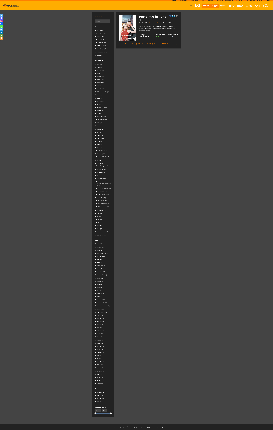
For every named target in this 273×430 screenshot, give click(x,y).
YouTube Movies (102, 235)
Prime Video (101, 179)
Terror (100, 377)
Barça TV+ (100, 89)
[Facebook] (1, 23)
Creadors (259, 0)
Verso (99, 226)
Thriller (100, 380)
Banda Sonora (239, 0)
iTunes (100, 135)
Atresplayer (100, 82)
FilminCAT (101, 117)
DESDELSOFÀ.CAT (119, 426)
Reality (99, 358)
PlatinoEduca (101, 172)
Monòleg (100, 340)
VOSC (100, 30)
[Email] (1, 35)
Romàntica (158, 23)
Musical (100, 346)
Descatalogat (102, 107)
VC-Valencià (102, 39)
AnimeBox (100, 76)
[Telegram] (1, 29)
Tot (191, 5)
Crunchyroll (100, 101)
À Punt (99, 67)
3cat (99, 64)
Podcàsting (101, 352)
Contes (100, 278)
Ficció (99, 327)
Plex (98, 175)
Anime (100, 250)
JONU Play (100, 138)
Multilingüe (101, 46)
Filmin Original (102, 119)
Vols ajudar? (267, 0)
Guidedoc (100, 129)
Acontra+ (100, 70)
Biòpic (100, 262)
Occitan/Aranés (102, 52)
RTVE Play (100, 213)
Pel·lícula (101, 392)
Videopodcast (194, 0)
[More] (1, 38)
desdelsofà (100, 293)
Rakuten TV (101, 198)
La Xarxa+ (101, 144)
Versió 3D (100, 55)
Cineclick (100, 95)
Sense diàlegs (101, 49)
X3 (100, 222)
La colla (100, 141)
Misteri (100, 337)
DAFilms (100, 104)
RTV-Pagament (103, 203)
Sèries (100, 365)
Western (100, 383)
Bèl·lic (99, 259)
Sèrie (100, 395)
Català (100, 36)
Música (100, 343)
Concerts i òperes (103, 275)
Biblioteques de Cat (103, 92)
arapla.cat (132, 427)
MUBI (99, 160)
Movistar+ (101, 154)
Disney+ (100, 110)
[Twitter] (1, 15)
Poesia (99, 355)
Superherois (101, 368)
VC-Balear (102, 42)
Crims (100, 281)
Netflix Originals (104, 166)
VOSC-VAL (101, 33)
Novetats (210, 0)
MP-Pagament (103, 156)
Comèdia (151, 23)
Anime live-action (102, 253)
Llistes (246, 0)
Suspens (100, 371)
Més (203, 0)
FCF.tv (99, 113)
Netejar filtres (98, 16)
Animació (100, 247)
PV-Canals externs (104, 188)
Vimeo (99, 229)
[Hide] (0, 40)
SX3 (99, 216)
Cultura (100, 287)
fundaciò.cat (119, 427)
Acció (99, 244)
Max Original (102, 150)
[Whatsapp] (1, 26)
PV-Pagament (103, 191)
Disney (100, 296)
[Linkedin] (1, 32)
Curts (99, 290)
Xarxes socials (183, 0)
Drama (100, 309)
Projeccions (220, 0)
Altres (99, 73)
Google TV (101, 126)
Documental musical (103, 306)
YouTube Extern (102, 232)
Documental (102, 303)
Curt (99, 401)
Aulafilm (100, 86)
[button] (170, 16)
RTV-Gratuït (102, 200)
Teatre (100, 374)
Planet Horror (101, 169)
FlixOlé (99, 123)
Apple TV (100, 79)
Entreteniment (102, 312)
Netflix (100, 163)
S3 (100, 219)
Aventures (101, 256)
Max (99, 148)
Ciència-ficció (101, 265)
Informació (159, 426)
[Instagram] (1, 21)
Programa (101, 398)
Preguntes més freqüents (131, 426)
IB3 (99, 132)
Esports (100, 318)
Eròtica (100, 315)
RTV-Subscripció (103, 207)
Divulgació (101, 300)
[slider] (95, 413)
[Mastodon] (1, 18)
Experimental (101, 321)
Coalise (99, 98)
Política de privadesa (144, 426)
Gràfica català (229, 0)
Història (100, 331)
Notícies (252, 0)
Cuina (99, 284)
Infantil (100, 334)
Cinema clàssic (102, 269)
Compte (174, 0)
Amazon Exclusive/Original (104, 184)
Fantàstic (100, 324)
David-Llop (162, 427)
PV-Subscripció (103, 194)
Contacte (153, 426)
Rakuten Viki (101, 210)
